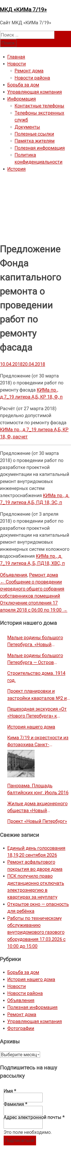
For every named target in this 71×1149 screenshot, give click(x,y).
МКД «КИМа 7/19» (23, 9)
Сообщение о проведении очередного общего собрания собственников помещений (32, 589)
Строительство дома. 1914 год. (36, 676)
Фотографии (20, 1028)
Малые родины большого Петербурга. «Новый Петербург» (35, 641)
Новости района (32, 78)
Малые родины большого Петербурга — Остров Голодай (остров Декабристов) (35, 659)
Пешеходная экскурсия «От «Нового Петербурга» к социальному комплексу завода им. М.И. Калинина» (37, 712)
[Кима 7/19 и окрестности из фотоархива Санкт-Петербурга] (21, 763)
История (16, 169)
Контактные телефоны (39, 105)
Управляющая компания (34, 92)
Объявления (13, 575)
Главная (16, 57)
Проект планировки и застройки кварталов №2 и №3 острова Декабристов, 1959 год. (37, 695)
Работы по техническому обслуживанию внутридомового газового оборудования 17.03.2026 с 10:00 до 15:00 (36, 932)
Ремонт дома (29, 70)
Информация (21, 99)
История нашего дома (31, 727)
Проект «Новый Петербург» (37, 821)
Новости (16, 63)
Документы (27, 127)
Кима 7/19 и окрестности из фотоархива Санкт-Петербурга (37, 741)
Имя (10, 1091)
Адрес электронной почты (34, 1117)
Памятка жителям (35, 141)
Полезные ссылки (34, 134)
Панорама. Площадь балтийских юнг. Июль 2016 (37, 789)
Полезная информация (40, 148)
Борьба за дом (23, 84)
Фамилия (15, 1104)
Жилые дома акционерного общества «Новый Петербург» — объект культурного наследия (37, 807)
